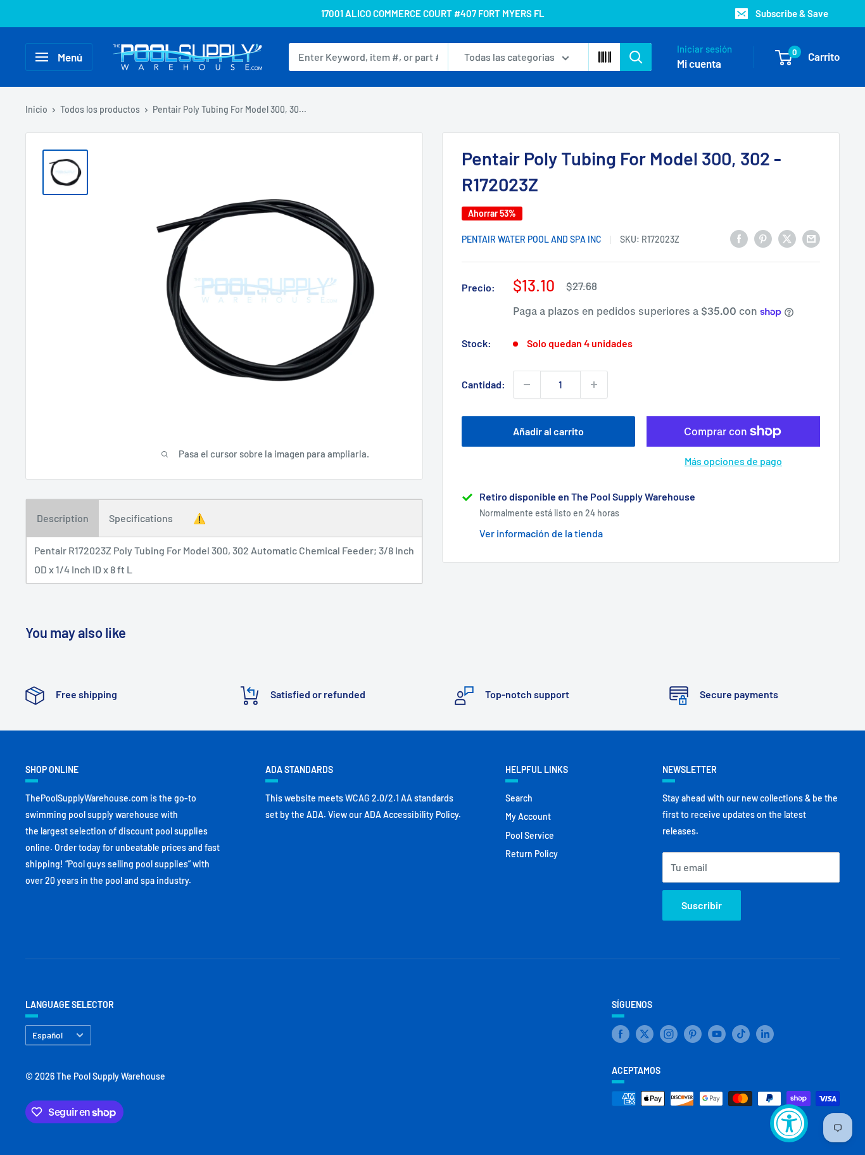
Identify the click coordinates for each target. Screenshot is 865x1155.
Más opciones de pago (733, 461)
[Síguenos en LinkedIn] (765, 1034)
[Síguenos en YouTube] (717, 1034)
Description (63, 518)
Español (47, 1035)
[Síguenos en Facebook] (620, 1034)
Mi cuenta (699, 63)
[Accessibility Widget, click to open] (789, 1123)
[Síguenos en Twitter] (644, 1034)
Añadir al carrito (548, 431)
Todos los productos (100, 109)
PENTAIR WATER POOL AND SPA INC (532, 239)
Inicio (36, 109)
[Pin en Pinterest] (763, 238)
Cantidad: (483, 384)
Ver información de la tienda (541, 533)
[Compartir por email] (811, 238)
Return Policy (531, 853)
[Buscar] (636, 57)
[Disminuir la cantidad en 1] (527, 384)
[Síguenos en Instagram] (669, 1034)
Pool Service (529, 835)
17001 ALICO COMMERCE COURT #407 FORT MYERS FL (433, 13)
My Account (528, 816)
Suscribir (701, 905)
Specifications (141, 518)
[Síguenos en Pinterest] (693, 1034)
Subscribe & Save (791, 13)
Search (519, 798)
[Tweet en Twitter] (787, 238)
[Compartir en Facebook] (739, 238)
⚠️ (199, 518)
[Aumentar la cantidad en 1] (594, 384)
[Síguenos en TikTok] (741, 1034)
